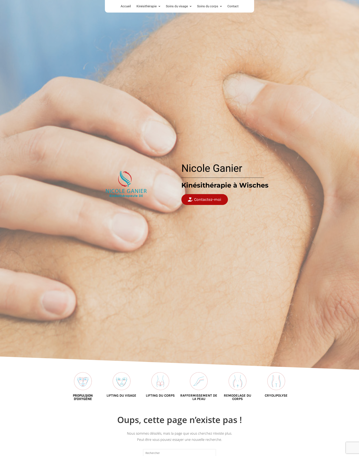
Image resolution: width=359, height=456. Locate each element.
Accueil (126, 6)
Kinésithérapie (146, 6)
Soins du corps (207, 6)
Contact (233, 6)
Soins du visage (177, 6)
